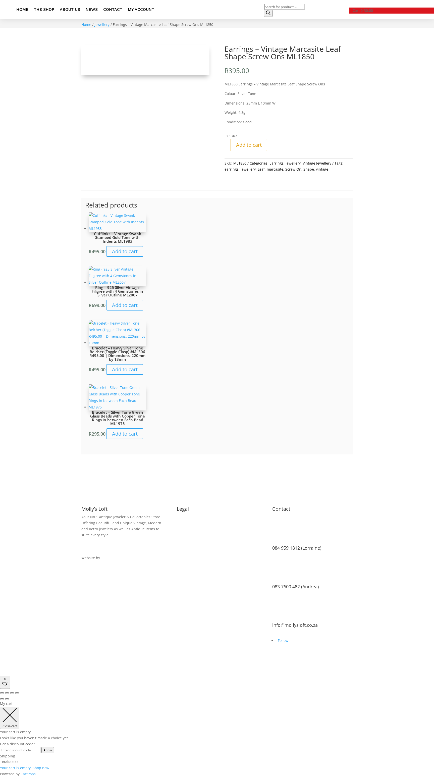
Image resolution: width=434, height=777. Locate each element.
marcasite (275, 169)
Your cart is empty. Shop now (24, 767)
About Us (70, 9)
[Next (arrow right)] (7, 699)
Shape (308, 169)
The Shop (44, 9)
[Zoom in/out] (2, 693)
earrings (232, 169)
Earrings (276, 163)
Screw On (293, 169)
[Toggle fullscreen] (7, 693)
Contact (112, 9)
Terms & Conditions (194, 516)
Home (22, 9)
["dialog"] (217, 739)
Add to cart (249, 144)
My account (141, 9)
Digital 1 (108, 557)
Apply (47, 750)
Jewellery (102, 24)
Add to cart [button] (125, 251)
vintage (322, 169)
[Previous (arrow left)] (2, 699)
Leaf (261, 169)
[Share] (12, 693)
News (92, 9)
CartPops (28, 773)
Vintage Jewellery (317, 163)
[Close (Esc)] (17, 693)
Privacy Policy (188, 523)
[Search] (268, 13)
